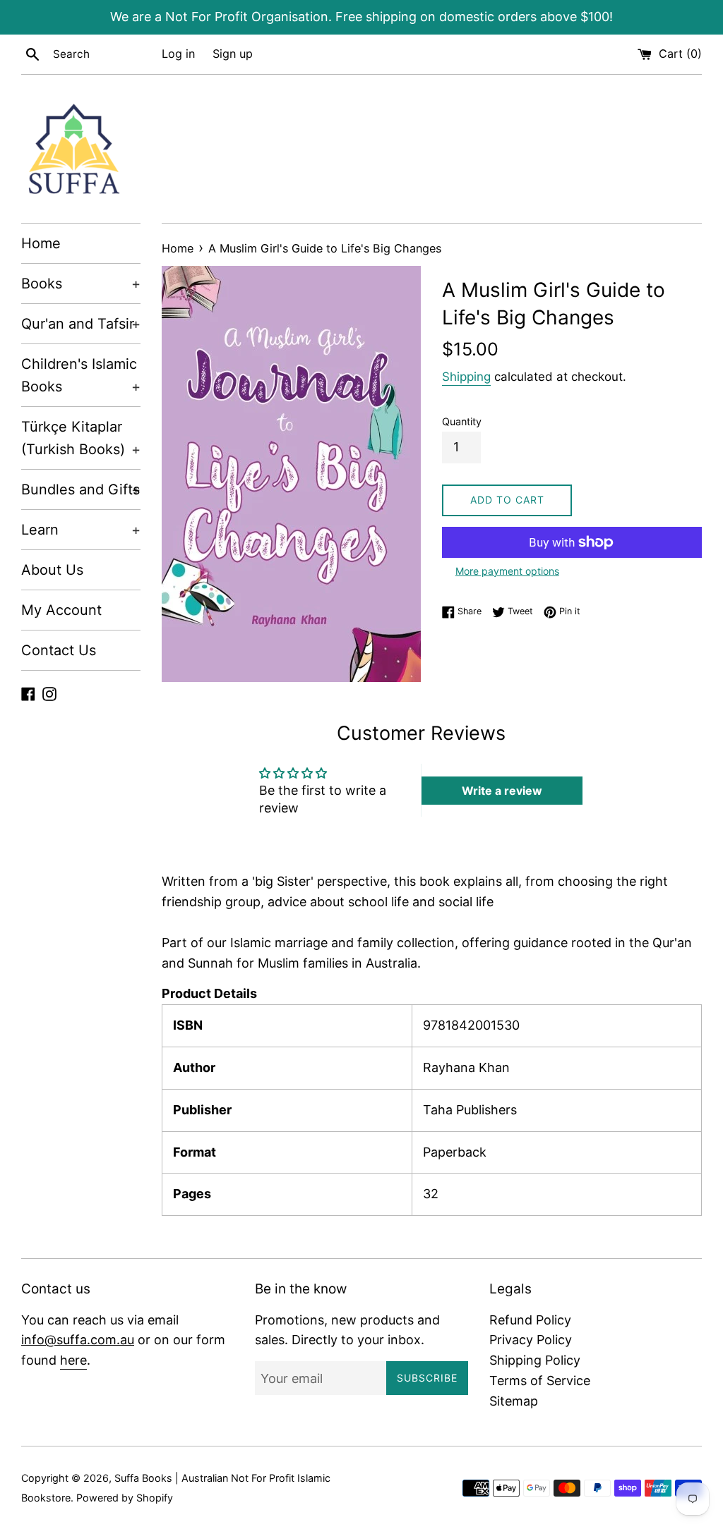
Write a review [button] (502, 791)
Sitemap (513, 1401)
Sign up (233, 54)
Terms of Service (539, 1380)
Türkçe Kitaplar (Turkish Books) (81, 438)
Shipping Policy (534, 1360)
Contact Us (58, 650)
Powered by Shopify (124, 1498)
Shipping (466, 377)
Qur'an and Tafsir (81, 323)
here (73, 1360)
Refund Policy (530, 1319)
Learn (81, 529)
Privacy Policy (530, 1339)
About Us (52, 569)
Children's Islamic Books (81, 375)
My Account (61, 610)
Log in (178, 54)
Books (81, 283)
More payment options (507, 571)
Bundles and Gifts (81, 489)
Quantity (462, 421)
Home (41, 243)
